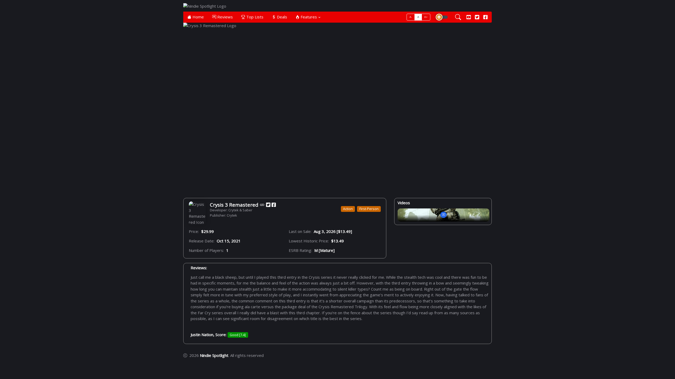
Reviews (224, 16)
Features (308, 16)
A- (410, 17)
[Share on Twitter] (268, 204)
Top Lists (254, 16)
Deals (281, 16)
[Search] (458, 17)
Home (197, 16)
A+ (425, 17)
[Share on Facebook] (274, 204)
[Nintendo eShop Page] (262, 204)
